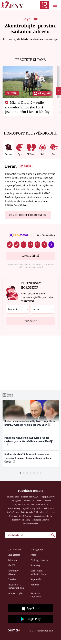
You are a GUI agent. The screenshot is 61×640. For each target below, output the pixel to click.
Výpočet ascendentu (43, 516)
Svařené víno (12, 512)
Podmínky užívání (13, 572)
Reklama (12, 560)
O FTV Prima (14, 549)
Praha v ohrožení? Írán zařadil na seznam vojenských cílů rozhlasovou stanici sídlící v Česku (27, 458)
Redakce (34, 584)
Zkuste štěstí (30, 255)
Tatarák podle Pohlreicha (32, 512)
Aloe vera (50, 512)
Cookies (12, 579)
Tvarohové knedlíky (21, 519)
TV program (15, 500)
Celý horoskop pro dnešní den (28, 215)
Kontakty (35, 565)
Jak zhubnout (13, 496)
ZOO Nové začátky (39, 504)
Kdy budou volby (21, 504)
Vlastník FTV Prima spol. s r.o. (16, 586)
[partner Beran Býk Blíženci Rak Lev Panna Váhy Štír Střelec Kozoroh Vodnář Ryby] (42, 309)
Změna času (29, 500)
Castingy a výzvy (39, 560)
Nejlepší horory (47, 496)
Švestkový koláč (30, 523)
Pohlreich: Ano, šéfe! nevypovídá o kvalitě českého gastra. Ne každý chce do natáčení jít (28, 439)
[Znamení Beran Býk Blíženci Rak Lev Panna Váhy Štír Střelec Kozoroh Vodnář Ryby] (17, 309)
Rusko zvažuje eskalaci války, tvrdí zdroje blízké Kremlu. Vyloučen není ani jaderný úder (29, 423)
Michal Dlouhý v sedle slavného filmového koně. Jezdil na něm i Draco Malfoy (27, 107)
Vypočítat (30, 320)
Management (37, 549)
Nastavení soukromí (35, 595)
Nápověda (35, 579)
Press (33, 554)
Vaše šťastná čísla (46, 235)
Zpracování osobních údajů (38, 572)
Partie (40, 500)
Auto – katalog (14, 508)
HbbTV (11, 565)
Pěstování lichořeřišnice (20, 516)
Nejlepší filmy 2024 (29, 496)
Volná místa (14, 554)
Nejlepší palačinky (41, 519)
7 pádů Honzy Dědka (32, 508)
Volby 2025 (49, 508)
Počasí (48, 500)
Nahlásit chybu (15, 593)
